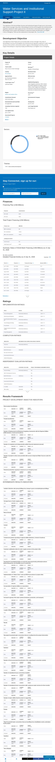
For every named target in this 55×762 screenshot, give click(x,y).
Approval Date (8, 76)
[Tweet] (27, 758)
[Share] (38, 758)
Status (29, 62)
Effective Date (31, 76)
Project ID (7, 62)
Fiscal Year (31, 93)
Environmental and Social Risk (12, 101)
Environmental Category (34, 97)
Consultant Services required (12, 106)
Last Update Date (9, 110)
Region (6, 92)
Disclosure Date (32, 71)
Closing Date (31, 101)
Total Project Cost (10, 82)
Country (7, 71)
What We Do (5, 2)
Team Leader (8, 66)
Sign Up (43, 193)
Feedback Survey (49, 756)
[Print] (16, 758)
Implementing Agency (33, 82)
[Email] (5, 758)
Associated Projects (10, 115)
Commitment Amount (10, 97)
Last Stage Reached (33, 106)
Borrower (30, 67)
